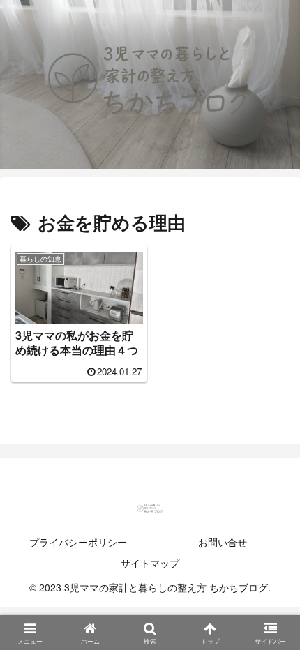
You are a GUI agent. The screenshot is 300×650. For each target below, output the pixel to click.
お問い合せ (222, 542)
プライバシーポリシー (78, 542)
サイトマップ (150, 563)
